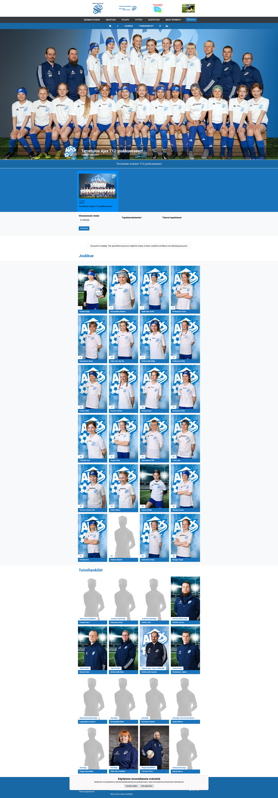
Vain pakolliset (146, 786)
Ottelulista (84, 228)
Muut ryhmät (173, 20)
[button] (21, 94)
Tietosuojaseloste (86, 791)
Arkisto (192, 20)
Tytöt (138, 20)
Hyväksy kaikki (131, 786)
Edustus (111, 20)
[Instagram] (160, 26)
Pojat (125, 20)
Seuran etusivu (92, 20)
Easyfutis (154, 20)
